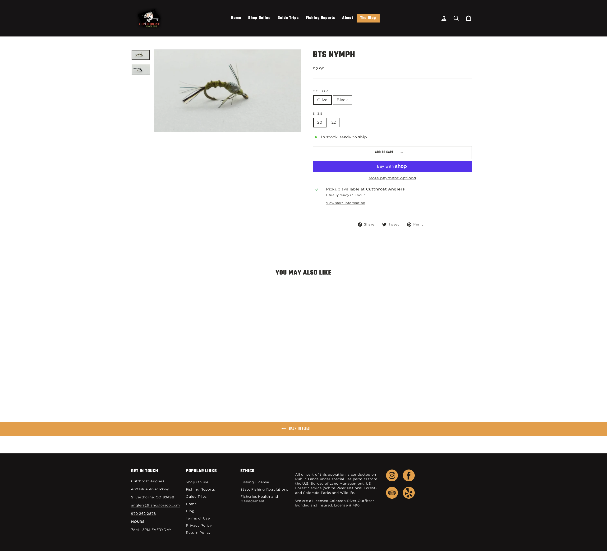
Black (342, 100)
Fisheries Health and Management (259, 499)
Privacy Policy (199, 525)
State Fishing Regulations (264, 489)
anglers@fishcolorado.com (155, 505)
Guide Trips (288, 18)
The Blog (368, 18)
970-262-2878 (143, 513)
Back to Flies (299, 429)
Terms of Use (198, 518)
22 (333, 122)
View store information (345, 203)
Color (321, 91)
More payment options (392, 178)
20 (319, 122)
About (347, 18)
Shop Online (259, 18)
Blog (190, 511)
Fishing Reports (320, 18)
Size (318, 113)
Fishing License (254, 482)
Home (236, 18)
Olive (322, 100)
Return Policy (198, 532)
